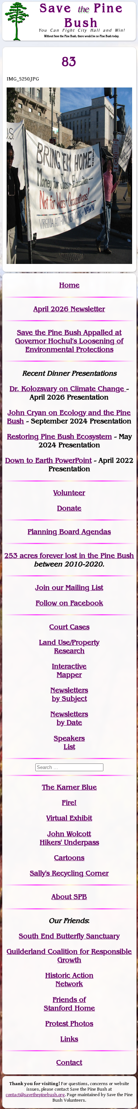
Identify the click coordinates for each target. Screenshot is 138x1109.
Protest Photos (69, 1023)
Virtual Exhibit (69, 818)
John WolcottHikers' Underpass (69, 838)
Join (42, 587)
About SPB (69, 896)
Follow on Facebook (69, 603)
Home (69, 285)
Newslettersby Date (69, 718)
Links (69, 1039)
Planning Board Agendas (69, 531)
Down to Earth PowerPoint (48, 460)
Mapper (69, 674)
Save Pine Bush (82, 14)
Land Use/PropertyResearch (69, 646)
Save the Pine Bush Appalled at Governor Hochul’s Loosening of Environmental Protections (69, 341)
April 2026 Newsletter (69, 309)
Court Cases (69, 627)
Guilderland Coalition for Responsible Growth (69, 955)
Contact (69, 1062)
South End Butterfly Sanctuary (69, 936)
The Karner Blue (69, 787)
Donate (69, 508)
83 (69, 61)
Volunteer (69, 493)
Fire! (69, 802)
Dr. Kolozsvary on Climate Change (68, 388)
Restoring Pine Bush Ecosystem (59, 436)
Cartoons (69, 858)
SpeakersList (69, 742)
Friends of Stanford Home (69, 1003)
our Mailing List (76, 587)
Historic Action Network (69, 979)
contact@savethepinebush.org (35, 1095)
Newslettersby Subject (69, 694)
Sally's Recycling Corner (69, 873)
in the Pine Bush (91, 555)
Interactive (69, 666)
